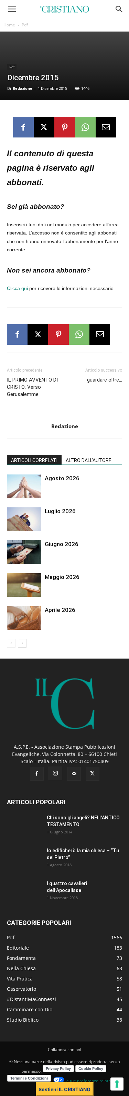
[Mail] (74, 774)
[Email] (106, 127)
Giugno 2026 (61, 544)
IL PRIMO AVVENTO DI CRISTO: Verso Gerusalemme (32, 387)
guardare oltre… (104, 380)
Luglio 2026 (60, 511)
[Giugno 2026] (24, 552)
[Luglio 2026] (24, 519)
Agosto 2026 (62, 478)
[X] (44, 127)
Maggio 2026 (62, 577)
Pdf (25, 25)
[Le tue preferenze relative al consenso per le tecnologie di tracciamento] (116, 1084)
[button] (12, 9)
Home (9, 25)
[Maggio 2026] (24, 585)
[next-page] (22, 643)
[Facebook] (23, 127)
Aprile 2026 (60, 609)
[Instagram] (55, 773)
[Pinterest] (64, 127)
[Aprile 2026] (24, 618)
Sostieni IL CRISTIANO (64, 1089)
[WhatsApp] (85, 127)
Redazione (22, 88)
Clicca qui (17, 288)
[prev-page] (11, 643)
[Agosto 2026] (24, 486)
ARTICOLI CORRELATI (34, 460)
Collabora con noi (64, 1049)
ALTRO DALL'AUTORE (88, 460)
